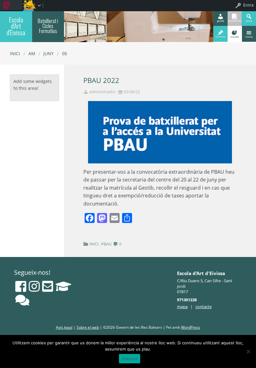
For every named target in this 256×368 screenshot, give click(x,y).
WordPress (190, 327)
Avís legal (64, 327)
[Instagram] (34, 286)
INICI (94, 244)
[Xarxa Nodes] (22, 300)
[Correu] (47, 286)
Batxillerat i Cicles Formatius (48, 26)
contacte (203, 306)
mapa (182, 306)
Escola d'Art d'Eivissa (16, 26)
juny (48, 53)
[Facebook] (20, 286)
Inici (15, 53)
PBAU (106, 244)
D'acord (129, 358)
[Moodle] (63, 286)
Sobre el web (87, 327)
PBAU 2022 (101, 80)
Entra (248, 4)
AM (31, 53)
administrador (102, 92)
